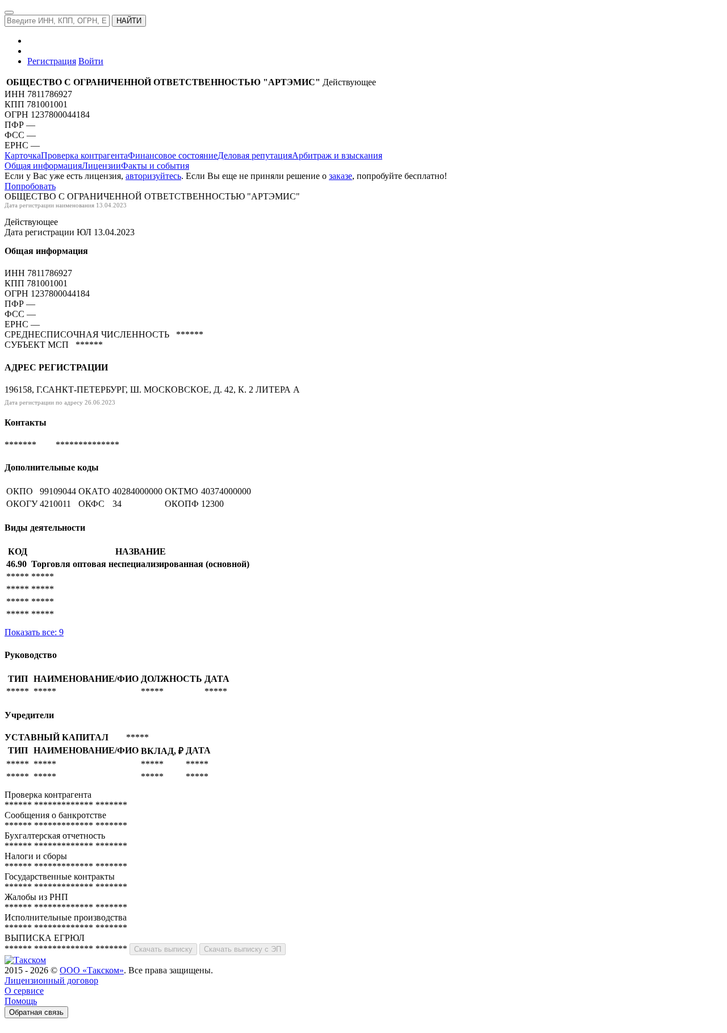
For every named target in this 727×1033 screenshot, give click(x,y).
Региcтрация (51, 61)
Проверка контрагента (84, 155)
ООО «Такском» (92, 970)
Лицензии (101, 165)
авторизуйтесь (153, 176)
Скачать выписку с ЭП (242, 949)
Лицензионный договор (51, 980)
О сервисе (24, 990)
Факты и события (155, 165)
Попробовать (30, 186)
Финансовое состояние (173, 155)
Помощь (21, 1001)
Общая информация (43, 165)
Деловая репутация (255, 155)
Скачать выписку (163, 949)
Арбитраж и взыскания (337, 155)
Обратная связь (36, 1012)
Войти (90, 61)
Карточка (23, 155)
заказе (340, 176)
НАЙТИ (128, 20)
